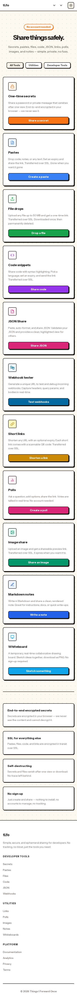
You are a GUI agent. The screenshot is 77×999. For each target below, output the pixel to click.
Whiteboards (11, 934)
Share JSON (39, 345)
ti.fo (6, 5)
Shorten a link (38, 458)
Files (5, 876)
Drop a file (38, 233)
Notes (6, 928)
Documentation (12, 952)
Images (7, 922)
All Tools (15, 65)
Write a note (38, 614)
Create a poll (38, 510)
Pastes (7, 870)
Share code (38, 289)
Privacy (7, 963)
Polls (5, 917)
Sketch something (38, 671)
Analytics (8, 958)
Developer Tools (57, 65)
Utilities (33, 65)
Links (6, 911)
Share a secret (38, 120)
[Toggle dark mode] (71, 5)
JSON (6, 887)
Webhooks (9, 893)
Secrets (7, 864)
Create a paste (38, 176)
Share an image (38, 562)
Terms (6, 969)
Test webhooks (38, 402)
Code (6, 881)
